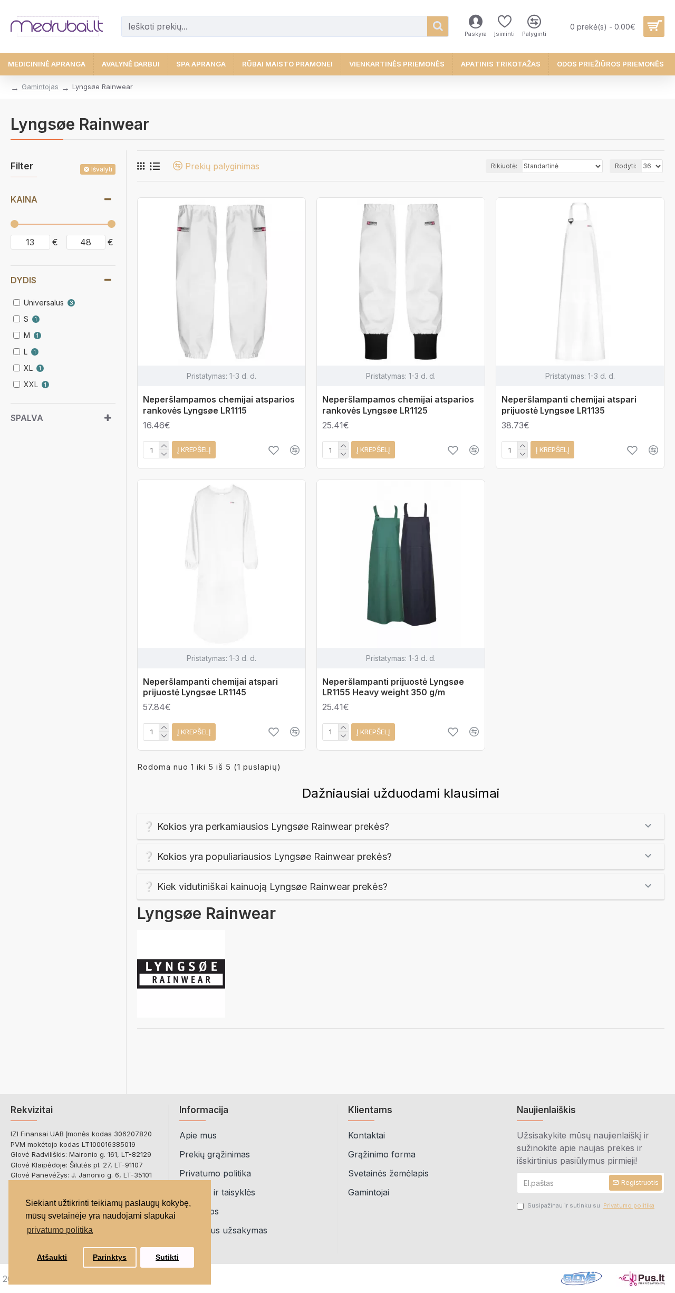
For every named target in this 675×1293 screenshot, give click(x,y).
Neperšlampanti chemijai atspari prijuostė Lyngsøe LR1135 (569, 405)
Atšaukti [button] (52, 1257)
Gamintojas (40, 86)
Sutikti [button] (167, 1257)
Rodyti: (626, 166)
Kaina (24, 199)
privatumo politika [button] (60, 1229)
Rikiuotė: (504, 166)
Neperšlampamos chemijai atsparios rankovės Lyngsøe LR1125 (398, 405)
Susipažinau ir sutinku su (590, 1205)
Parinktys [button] (110, 1257)
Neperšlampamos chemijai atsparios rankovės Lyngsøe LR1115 (219, 405)
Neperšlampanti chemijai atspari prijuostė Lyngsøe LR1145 (210, 687)
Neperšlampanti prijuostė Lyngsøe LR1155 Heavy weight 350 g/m (393, 687)
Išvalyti (101, 169)
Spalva (27, 418)
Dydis (23, 280)
